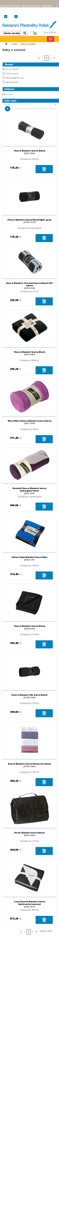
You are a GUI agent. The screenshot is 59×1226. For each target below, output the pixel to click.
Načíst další (46, 931)
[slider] (7, 108)
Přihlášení (50, 16)
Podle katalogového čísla (14, 78)
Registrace (36, 16)
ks (50, 32)
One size (8, 94)
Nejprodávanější (11, 82)
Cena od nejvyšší (11, 73)
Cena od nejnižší (11, 69)
